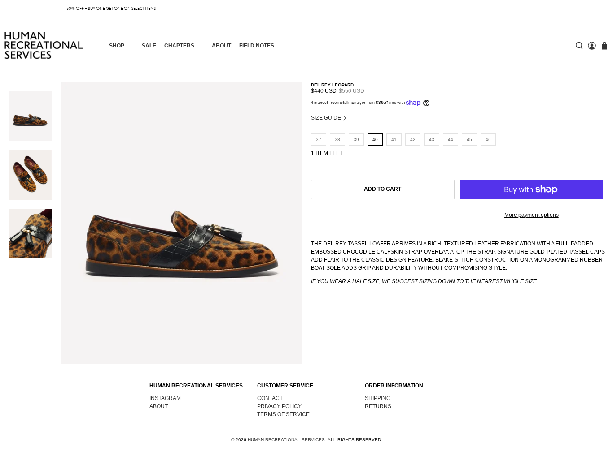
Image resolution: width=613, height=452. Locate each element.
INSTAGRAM (165, 398)
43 (431, 139)
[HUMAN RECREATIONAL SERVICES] (43, 45)
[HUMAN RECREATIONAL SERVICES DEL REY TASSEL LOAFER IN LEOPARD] (181, 223)
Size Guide (326, 118)
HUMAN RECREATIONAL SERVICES (286, 439)
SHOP (116, 46)
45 (469, 139)
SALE (149, 46)
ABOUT (221, 46)
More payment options (531, 215)
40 (375, 139)
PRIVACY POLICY (279, 406)
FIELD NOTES (256, 46)
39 (356, 139)
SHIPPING (377, 398)
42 (413, 139)
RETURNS (378, 406)
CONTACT (270, 398)
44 (450, 139)
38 (337, 139)
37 (318, 139)
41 (394, 139)
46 (488, 139)
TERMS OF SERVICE (283, 414)
